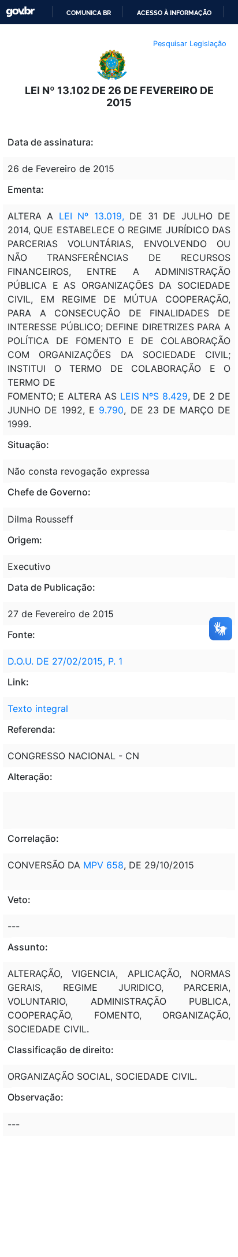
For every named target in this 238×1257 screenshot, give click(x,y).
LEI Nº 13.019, (88, 216)
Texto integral (38, 708)
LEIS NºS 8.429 (152, 396)
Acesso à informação (174, 13)
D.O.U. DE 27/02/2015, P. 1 (65, 661)
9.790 (109, 410)
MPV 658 (102, 865)
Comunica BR (88, 13)
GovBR (20, 11)
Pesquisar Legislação (189, 43)
